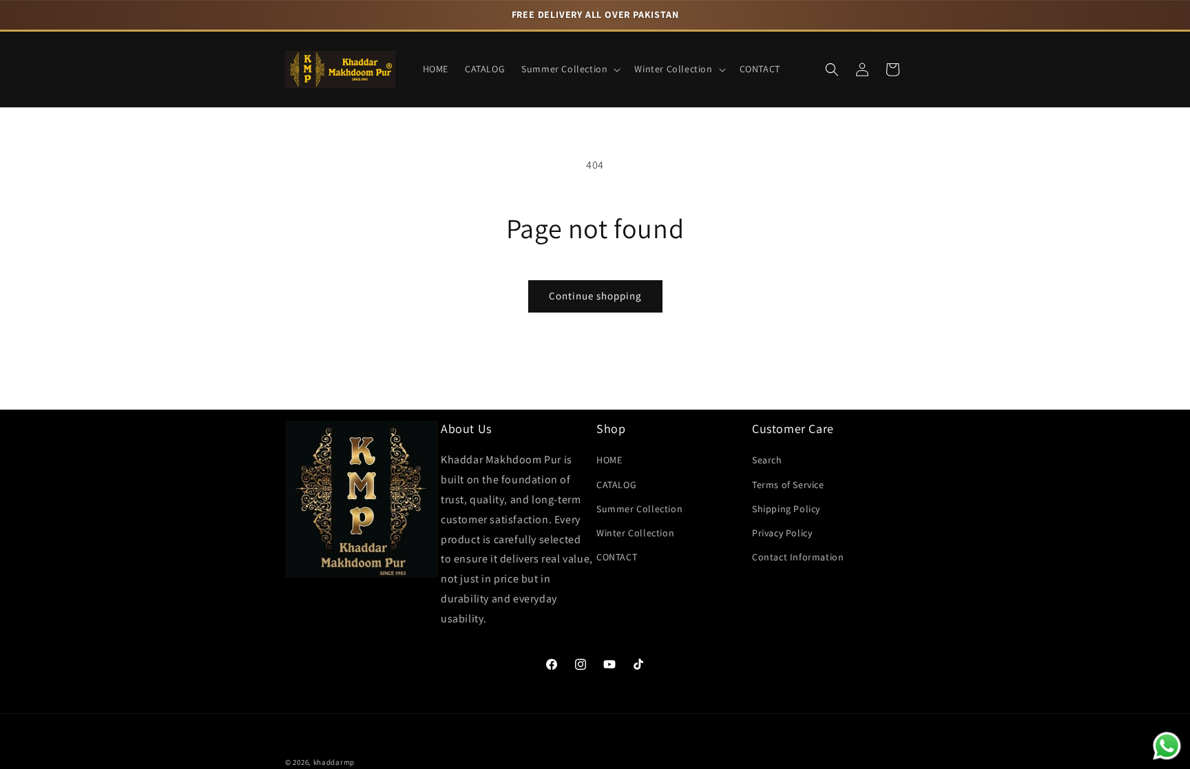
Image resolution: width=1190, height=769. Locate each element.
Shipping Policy (786, 509)
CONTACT (616, 557)
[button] (569, 68)
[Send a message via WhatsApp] (1167, 746)
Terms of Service (788, 484)
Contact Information (798, 557)
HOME (609, 460)
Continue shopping (595, 295)
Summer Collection (639, 509)
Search (767, 460)
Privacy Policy (782, 533)
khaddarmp (334, 762)
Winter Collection (635, 533)
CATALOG (616, 484)
